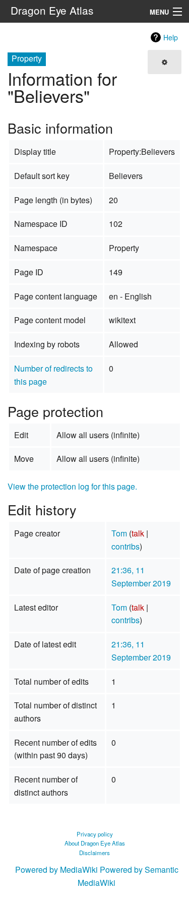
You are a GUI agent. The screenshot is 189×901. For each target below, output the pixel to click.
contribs (125, 546)
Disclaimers (94, 853)
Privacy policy (95, 834)
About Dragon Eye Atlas (95, 843)
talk (138, 533)
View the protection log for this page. (72, 486)
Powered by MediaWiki (56, 869)
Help (170, 37)
